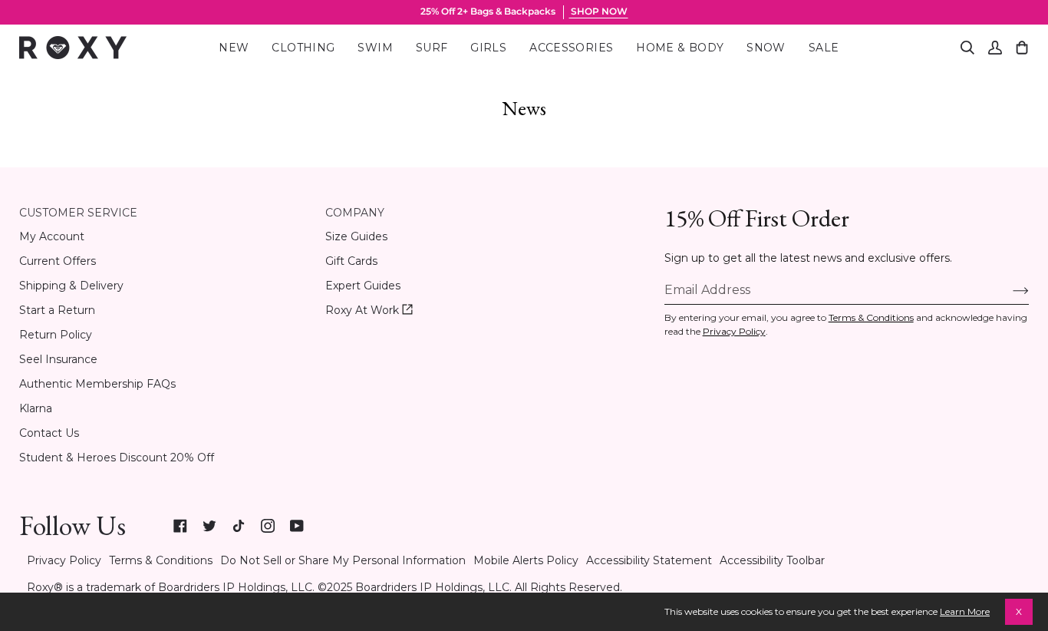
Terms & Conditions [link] (161, 560)
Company (354, 213)
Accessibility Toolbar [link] (772, 560)
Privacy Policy (734, 331)
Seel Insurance (58, 359)
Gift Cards (351, 261)
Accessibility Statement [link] (649, 560)
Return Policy (55, 335)
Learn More (965, 611)
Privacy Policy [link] (64, 560)
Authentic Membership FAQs (97, 384)
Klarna (35, 408)
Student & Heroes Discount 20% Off (116, 457)
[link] (180, 526)
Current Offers (57, 261)
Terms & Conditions (871, 317)
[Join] (1008, 289)
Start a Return (57, 310)
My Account (51, 236)
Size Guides (356, 236)
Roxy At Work (369, 310)
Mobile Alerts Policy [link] (525, 560)
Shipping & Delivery (71, 285)
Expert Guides (362, 285)
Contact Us (49, 433)
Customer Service (78, 213)
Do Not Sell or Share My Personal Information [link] (343, 560)
